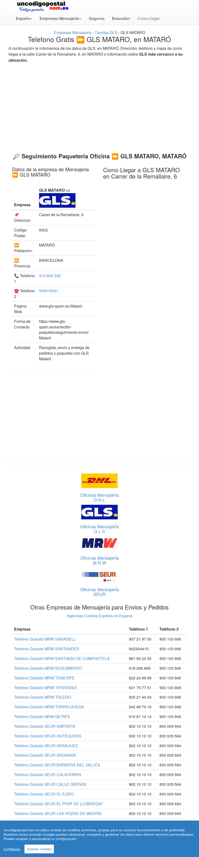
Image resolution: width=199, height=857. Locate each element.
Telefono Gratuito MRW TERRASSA (45, 687)
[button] (24, 18)
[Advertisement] (99, 106)
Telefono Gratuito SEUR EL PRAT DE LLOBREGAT (58, 803)
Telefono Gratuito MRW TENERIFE (44, 678)
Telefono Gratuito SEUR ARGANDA (45, 755)
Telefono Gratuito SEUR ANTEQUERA (47, 736)
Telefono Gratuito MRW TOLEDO (42, 697)
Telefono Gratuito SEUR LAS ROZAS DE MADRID (58, 813)
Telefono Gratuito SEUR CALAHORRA (47, 774)
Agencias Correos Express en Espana (100, 615)
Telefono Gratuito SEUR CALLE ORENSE (50, 784)
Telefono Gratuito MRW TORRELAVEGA (49, 707)
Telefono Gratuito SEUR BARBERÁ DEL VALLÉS (57, 765)
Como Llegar (148, 18)
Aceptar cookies (39, 849)
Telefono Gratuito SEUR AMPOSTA (44, 726)
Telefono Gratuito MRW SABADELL (45, 639)
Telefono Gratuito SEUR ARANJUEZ (46, 745)
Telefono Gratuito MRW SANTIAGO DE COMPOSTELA (62, 658)
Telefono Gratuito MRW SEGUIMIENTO (48, 668)
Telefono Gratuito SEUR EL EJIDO (44, 794)
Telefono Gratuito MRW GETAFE (42, 716)
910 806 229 (50, 275)
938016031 (49, 290)
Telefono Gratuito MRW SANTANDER (46, 648)
